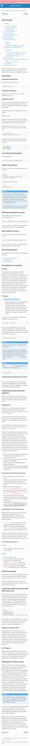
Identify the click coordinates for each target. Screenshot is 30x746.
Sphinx (8, 742)
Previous (6, 13)
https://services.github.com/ (10, 258)
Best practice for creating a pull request (16, 52)
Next (25, 13)
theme (15, 742)
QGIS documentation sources (10, 34)
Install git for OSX (9, 29)
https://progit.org (7, 259)
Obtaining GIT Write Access (10, 65)
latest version (9, 2)
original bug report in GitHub (18, 578)
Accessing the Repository (9, 31)
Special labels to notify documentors (16, 54)
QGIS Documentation (16, 5)
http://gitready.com (8, 261)
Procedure (7, 44)
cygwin (11, 95)
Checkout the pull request (9, 557)
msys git (17, 93)
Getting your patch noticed (11, 61)
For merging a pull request (13, 55)
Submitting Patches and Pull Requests (12, 47)
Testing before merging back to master (14, 45)
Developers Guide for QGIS (12, 10)
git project (6, 102)
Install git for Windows (10, 27)
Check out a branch (8, 32)
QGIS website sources (8, 36)
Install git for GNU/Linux (11, 26)
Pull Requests (8, 49)
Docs (3, 10)
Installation (6, 23)
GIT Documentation (8, 38)
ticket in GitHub (21, 583)
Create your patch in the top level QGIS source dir (15, 59)
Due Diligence (8, 63)
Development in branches (9, 39)
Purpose (7, 42)
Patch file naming (7, 57)
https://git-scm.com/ (20, 126)
